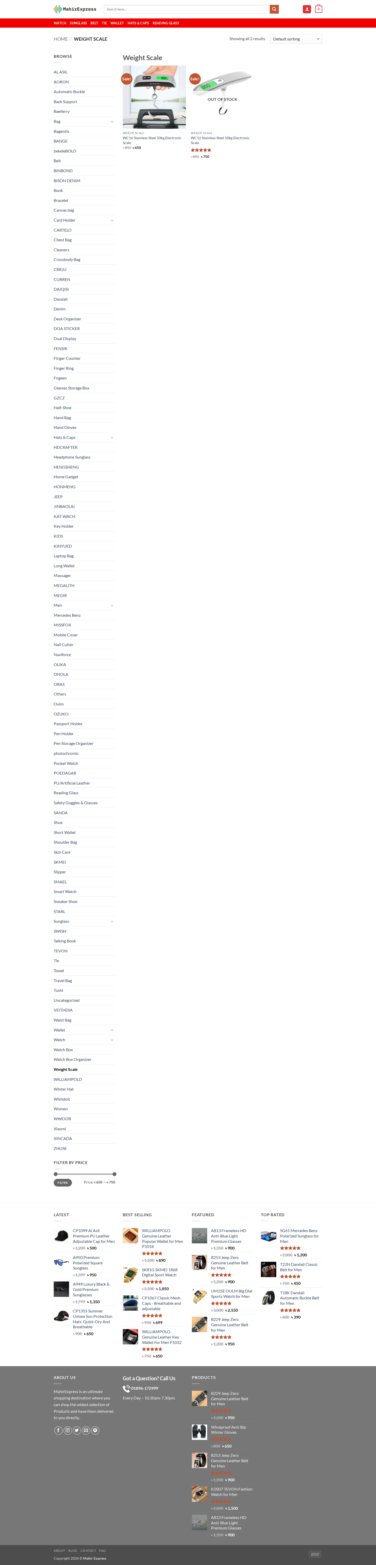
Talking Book (65, 940)
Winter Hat (64, 1088)
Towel (59, 970)
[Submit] (274, 9)
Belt (94, 23)
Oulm (59, 703)
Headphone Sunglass (72, 456)
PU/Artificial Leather (72, 782)
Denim (59, 308)
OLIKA (60, 664)
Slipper (60, 871)
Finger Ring (64, 368)
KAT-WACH (64, 516)
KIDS (58, 536)
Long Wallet (64, 565)
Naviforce (62, 654)
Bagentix (61, 131)
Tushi (58, 990)
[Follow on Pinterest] (95, 1430)
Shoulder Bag (65, 842)
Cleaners (61, 249)
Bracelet (61, 200)
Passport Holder (68, 723)
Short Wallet (65, 832)
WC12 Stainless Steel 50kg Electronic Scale (220, 140)
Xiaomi (60, 1128)
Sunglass (78, 23)
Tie (104, 23)
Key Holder (64, 526)
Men (58, 605)
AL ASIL (61, 71)
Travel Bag (63, 980)
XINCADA (63, 1138)
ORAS (59, 684)
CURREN (62, 279)
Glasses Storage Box (71, 387)
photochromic (66, 753)
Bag (57, 121)
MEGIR (60, 595)
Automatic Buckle (69, 91)
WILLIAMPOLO (68, 1079)
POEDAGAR (65, 772)
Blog (72, 1550)
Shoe (58, 822)
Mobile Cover (66, 634)
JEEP (58, 496)
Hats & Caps (138, 23)
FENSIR (60, 348)
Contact (88, 1550)
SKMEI (60, 862)
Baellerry (62, 111)
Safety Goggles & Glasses (76, 802)
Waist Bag (62, 1019)
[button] (307, 9)
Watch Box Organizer (72, 1059)
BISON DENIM (67, 180)
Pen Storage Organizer (73, 743)
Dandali (61, 299)
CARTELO (63, 229)
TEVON (61, 950)
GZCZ (59, 397)
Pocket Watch (66, 763)
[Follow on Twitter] (77, 1430)
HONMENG (64, 486)
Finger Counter (67, 358)
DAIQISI (61, 289)
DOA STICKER (67, 328)
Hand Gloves (65, 427)
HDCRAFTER (66, 447)
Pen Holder (64, 733)
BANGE (61, 140)
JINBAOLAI (64, 506)
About (59, 1550)
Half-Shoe (62, 407)
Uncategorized (67, 1000)
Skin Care (62, 852)
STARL (59, 911)
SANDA (61, 812)
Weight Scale (66, 1069)
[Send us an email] (86, 1430)
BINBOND (63, 170)
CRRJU (60, 269)
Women (61, 1108)
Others (60, 693)
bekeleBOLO (65, 150)
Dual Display (65, 338)
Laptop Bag (64, 555)
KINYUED (63, 546)
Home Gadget (66, 476)
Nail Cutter (63, 644)
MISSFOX (62, 624)
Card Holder (64, 220)
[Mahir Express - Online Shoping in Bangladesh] (75, 9)
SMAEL (60, 881)
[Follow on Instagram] (67, 1430)
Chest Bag (63, 239)
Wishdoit (62, 1098)
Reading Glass (166, 23)
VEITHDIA (63, 1009)
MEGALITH (64, 585)
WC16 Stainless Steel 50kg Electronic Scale (152, 140)
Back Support (65, 101)
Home (61, 39)
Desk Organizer (67, 318)
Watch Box (63, 1049)
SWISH (60, 931)
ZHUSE (60, 1148)
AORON (61, 81)
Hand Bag (62, 417)
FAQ (102, 1550)
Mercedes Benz (67, 615)
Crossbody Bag (67, 259)
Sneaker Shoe (65, 901)
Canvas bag (64, 210)
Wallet (117, 23)
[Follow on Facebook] (58, 1430)
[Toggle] (112, 121)
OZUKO (61, 713)
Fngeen (60, 377)
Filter (63, 1182)
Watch (60, 23)
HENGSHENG (66, 466)
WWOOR (62, 1118)
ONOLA (61, 674)
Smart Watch (65, 891)
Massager (62, 575)
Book (58, 190)
